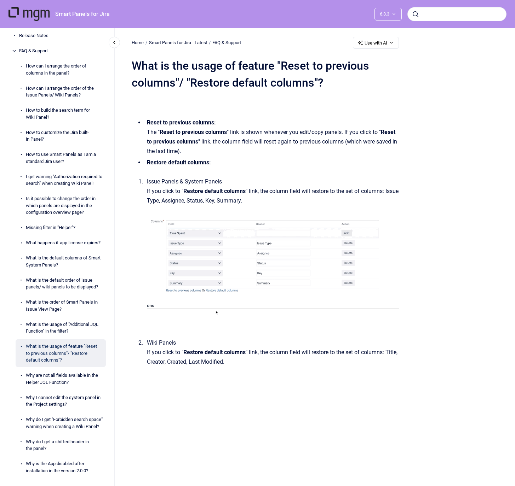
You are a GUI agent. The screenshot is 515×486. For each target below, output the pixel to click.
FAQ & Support (33, 50)
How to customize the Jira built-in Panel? (57, 135)
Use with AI (376, 43)
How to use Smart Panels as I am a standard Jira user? (61, 158)
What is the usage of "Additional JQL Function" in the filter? (62, 327)
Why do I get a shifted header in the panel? (57, 445)
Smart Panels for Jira (82, 14)
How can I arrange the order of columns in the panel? (56, 69)
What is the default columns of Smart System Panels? (63, 261)
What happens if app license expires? (63, 242)
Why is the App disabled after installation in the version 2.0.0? (57, 467)
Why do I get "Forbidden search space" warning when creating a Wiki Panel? (64, 423)
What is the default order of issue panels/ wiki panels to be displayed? (62, 283)
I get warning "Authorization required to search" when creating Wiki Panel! (64, 180)
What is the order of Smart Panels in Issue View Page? (62, 305)
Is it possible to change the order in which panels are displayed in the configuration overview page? (61, 205)
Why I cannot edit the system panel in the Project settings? (63, 400)
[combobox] (457, 14)
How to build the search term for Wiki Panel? (58, 113)
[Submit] (415, 14)
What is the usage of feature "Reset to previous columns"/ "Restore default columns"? (61, 353)
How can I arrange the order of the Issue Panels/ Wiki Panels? (60, 91)
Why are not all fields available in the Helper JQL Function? (62, 379)
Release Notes (33, 35)
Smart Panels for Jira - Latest (178, 42)
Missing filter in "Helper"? (50, 227)
